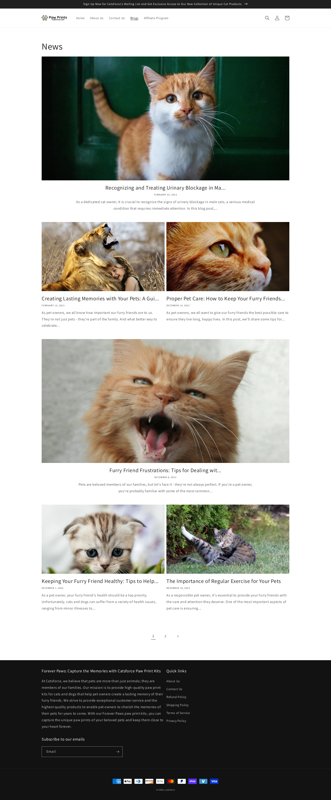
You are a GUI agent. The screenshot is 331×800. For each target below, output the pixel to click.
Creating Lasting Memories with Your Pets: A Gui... (100, 298)
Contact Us (174, 689)
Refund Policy (176, 697)
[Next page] (178, 636)
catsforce (170, 789)
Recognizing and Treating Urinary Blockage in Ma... (165, 187)
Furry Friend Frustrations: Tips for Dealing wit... (165, 470)
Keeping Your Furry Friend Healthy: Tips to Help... (100, 581)
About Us (173, 681)
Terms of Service (178, 713)
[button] (267, 18)
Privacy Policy (176, 721)
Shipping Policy (177, 705)
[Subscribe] (117, 751)
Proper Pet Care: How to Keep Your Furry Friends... (225, 298)
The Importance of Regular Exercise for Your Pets (223, 581)
